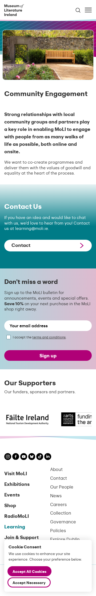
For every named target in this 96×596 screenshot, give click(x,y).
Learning (14, 526)
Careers (58, 504)
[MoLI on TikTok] (39, 457)
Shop (10, 505)
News (56, 495)
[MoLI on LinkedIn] (47, 457)
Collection (60, 513)
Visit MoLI (15, 473)
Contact (58, 478)
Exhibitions (17, 484)
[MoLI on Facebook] (15, 457)
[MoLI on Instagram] (7, 457)
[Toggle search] (78, 10)
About (56, 469)
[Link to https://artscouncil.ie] (77, 419)
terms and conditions (49, 337)
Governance (63, 521)
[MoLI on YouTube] (23, 457)
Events (12, 494)
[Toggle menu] (88, 10)
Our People (61, 487)
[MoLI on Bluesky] (31, 457)
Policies (58, 530)
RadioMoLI (16, 515)
